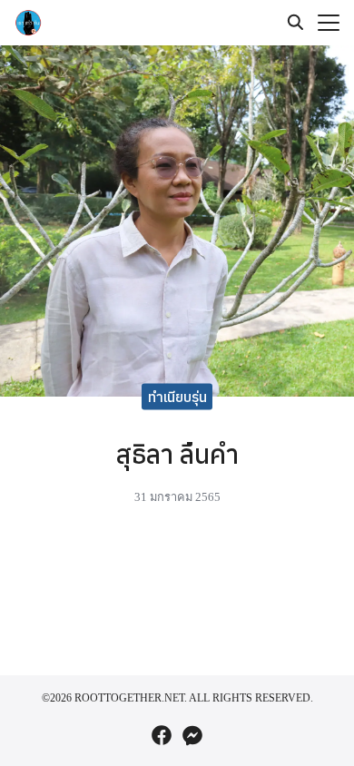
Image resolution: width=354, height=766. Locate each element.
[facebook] (161, 735)
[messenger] (192, 735)
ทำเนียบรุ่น (177, 397)
